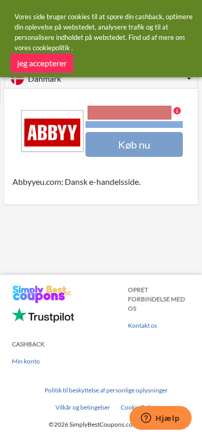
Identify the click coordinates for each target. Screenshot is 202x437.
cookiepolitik (51, 47)
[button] (101, 78)
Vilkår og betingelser (82, 407)
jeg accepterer (42, 63)
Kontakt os (142, 325)
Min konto (26, 361)
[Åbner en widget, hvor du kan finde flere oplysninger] (160, 419)
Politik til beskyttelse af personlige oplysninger (106, 390)
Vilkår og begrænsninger (134, 124)
